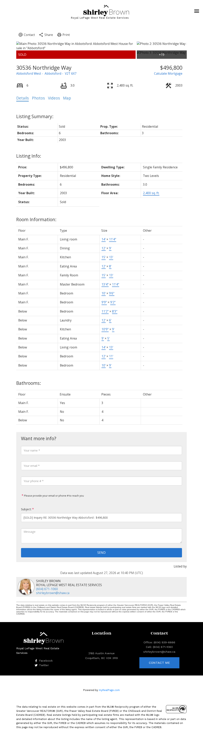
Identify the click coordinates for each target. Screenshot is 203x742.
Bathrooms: (28, 383)
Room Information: (36, 219)
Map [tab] (67, 98)
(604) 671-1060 (47, 589)
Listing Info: (28, 156)
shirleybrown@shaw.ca (52, 593)
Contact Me (159, 663)
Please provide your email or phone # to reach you (53, 495)
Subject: (26, 509)
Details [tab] (22, 98)
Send (101, 552)
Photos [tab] (38, 98)
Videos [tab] (54, 98)
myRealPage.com (109, 690)
